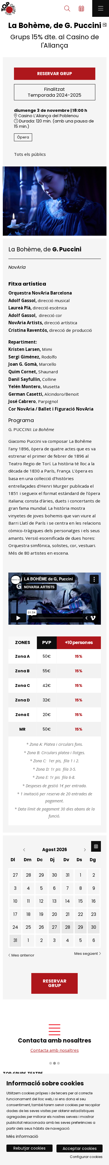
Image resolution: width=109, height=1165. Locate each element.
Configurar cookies (86, 1157)
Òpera (23, 137)
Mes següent (86, 953)
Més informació (22, 1136)
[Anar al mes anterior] (25, 850)
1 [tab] (50, 1063)
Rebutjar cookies (29, 1148)
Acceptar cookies (80, 1148)
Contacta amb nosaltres (54, 1050)
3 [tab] (58, 1063)
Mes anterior (22, 955)
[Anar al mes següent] (85, 850)
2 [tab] (54, 1063)
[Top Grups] (8, 8)
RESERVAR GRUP (54, 74)
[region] (54, 1042)
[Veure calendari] (96, 846)
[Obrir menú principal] (100, 8)
